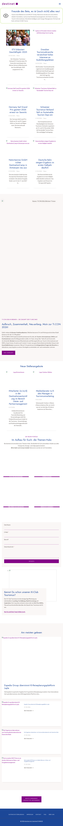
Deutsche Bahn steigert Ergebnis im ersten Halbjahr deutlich (45, 163)
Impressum (30, 814)
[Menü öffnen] (59, 3)
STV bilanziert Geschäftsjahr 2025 (18, 51)
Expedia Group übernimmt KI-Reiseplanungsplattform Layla (29, 687)
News (18, 55)
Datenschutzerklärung (16, 814)
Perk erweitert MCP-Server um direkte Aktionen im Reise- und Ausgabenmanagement (37, 760)
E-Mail (6, 532)
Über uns (51, 814)
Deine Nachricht (9, 547)
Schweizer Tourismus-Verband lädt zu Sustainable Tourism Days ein (45, 110)
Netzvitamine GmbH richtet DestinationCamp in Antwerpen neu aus (18, 163)
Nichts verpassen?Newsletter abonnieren (31, 799)
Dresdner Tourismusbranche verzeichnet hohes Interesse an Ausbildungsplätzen (45, 54)
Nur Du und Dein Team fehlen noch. (14, 612)
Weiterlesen (28, 710)
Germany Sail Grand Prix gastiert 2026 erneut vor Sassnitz (18, 109)
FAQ (45, 814)
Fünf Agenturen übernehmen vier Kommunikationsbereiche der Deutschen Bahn (41, 732)
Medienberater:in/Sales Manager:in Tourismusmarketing (45, 393)
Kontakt (38, 814)
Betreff (6, 539)
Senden (31, 561)
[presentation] (18, 38)
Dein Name (7, 525)
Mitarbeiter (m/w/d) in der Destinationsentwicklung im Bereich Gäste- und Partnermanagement (18, 397)
